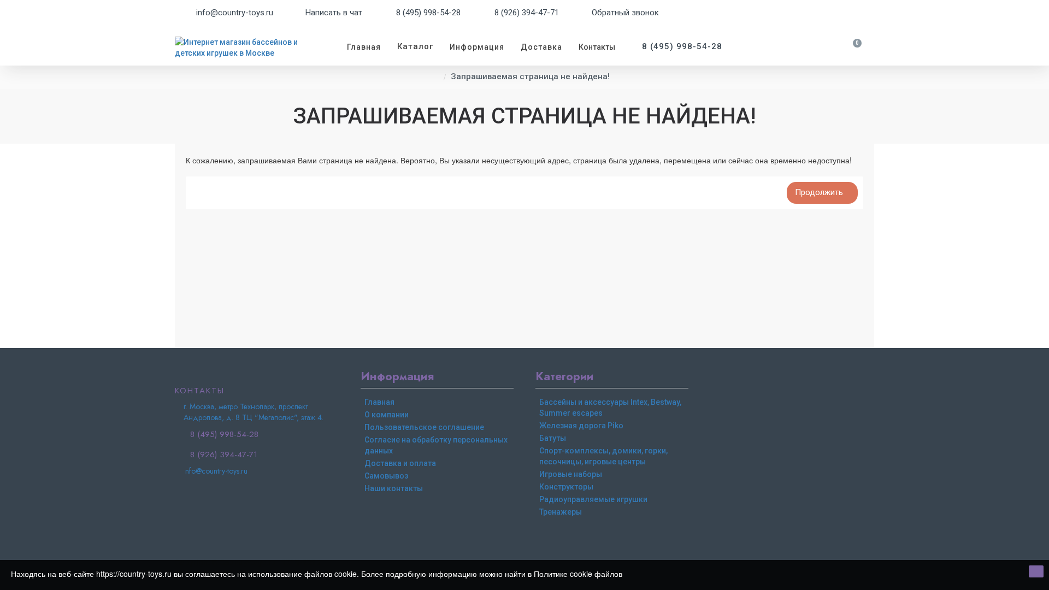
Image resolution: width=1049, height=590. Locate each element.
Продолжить (819, 192)
